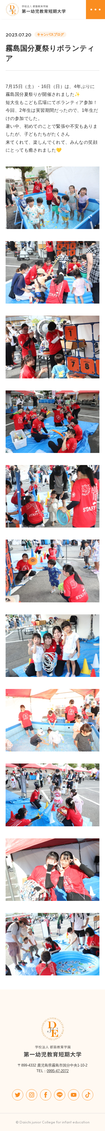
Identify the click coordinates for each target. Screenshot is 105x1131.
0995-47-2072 (58, 1071)
